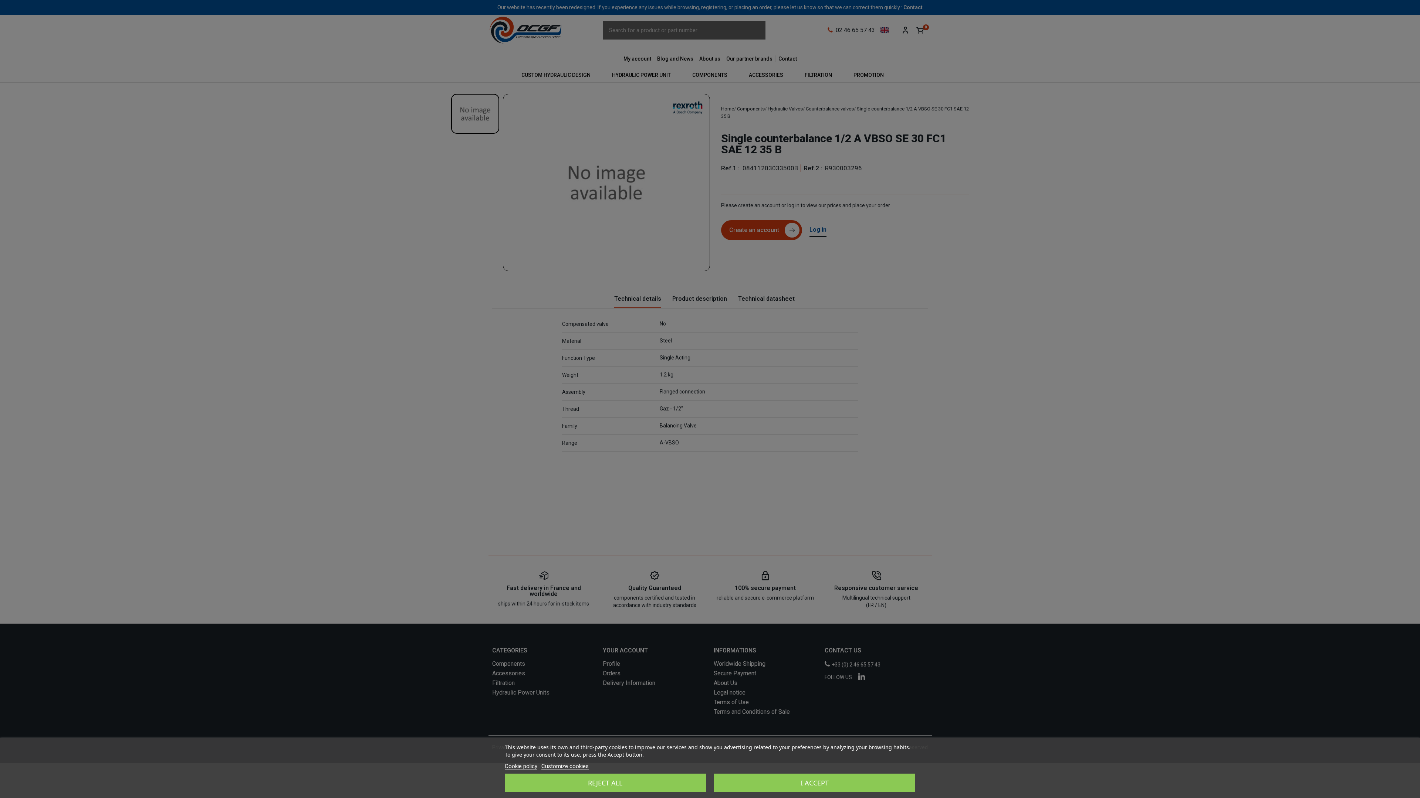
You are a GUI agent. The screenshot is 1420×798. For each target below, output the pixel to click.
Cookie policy (521, 766)
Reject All (605, 782)
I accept (815, 782)
